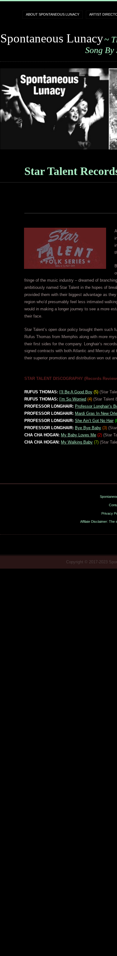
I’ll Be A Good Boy (75, 392)
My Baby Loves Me (78, 435)
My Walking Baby (77, 442)
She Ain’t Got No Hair (94, 420)
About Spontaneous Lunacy (52, 14)
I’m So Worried (72, 399)
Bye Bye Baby (88, 427)
